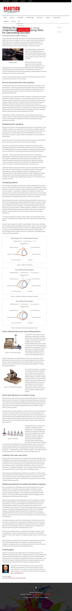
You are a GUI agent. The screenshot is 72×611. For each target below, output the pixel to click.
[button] (34, 21)
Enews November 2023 (20, 578)
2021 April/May (11, 578)
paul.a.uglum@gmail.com (17, 573)
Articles (9, 576)
